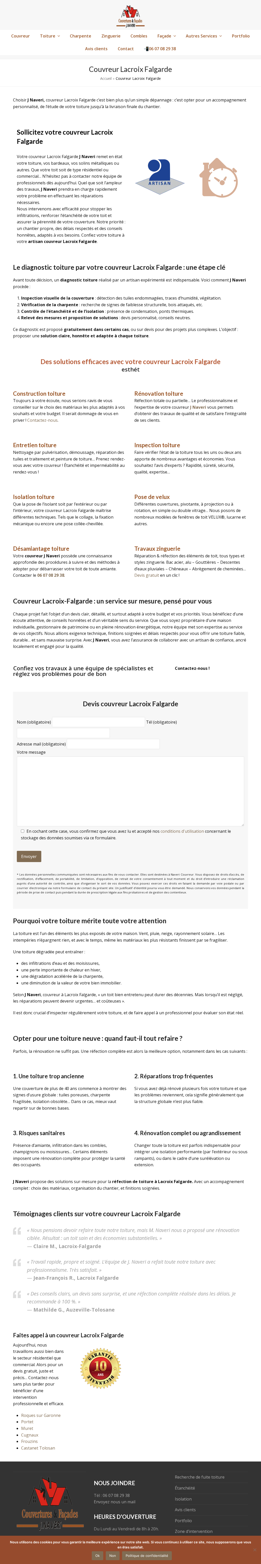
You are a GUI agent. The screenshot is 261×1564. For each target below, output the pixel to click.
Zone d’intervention (194, 1531)
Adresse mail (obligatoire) (42, 739)
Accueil (106, 78)
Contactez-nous (42, 420)
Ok (97, 1556)
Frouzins (29, 1436)
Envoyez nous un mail (114, 1502)
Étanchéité (185, 1488)
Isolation (183, 1499)
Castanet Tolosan (38, 1443)
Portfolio (183, 1520)
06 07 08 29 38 (116, 1495)
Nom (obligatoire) (34, 717)
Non (112, 1556)
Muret (27, 1423)
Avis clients (185, 1509)
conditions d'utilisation (182, 826)
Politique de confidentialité (147, 1556)
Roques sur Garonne (41, 1410)
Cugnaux (29, 1430)
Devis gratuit (146, 575)
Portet (27, 1417)
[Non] (254, 1549)
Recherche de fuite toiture (200, 1477)
